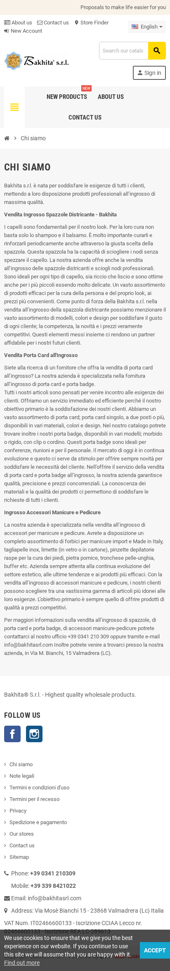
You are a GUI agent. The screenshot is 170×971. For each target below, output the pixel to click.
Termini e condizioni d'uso (39, 787)
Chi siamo (21, 764)
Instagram (34, 734)
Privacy (17, 811)
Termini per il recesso (34, 799)
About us (21, 22)
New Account (25, 31)
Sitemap (19, 857)
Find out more (22, 962)
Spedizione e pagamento (38, 822)
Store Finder (91, 22)
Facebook (12, 734)
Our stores (21, 834)
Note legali (21, 776)
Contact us (55, 22)
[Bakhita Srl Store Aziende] (36, 60)
